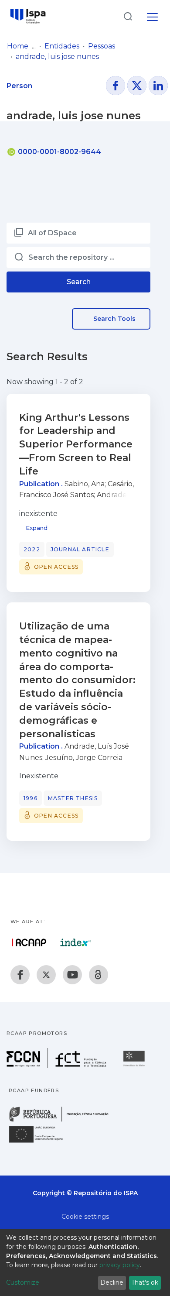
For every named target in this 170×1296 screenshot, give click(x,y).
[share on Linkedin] (158, 85)
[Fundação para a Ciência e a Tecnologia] (58, 1066)
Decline (111, 1282)
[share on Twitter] (136, 85)
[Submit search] (128, 16)
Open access (56, 567)
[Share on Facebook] (115, 85)
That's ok (144, 1282)
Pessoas (101, 46)
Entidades (61, 46)
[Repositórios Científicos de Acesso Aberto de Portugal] (29, 942)
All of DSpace (52, 233)
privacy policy (119, 1265)
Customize (22, 1282)
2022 (32, 549)
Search (79, 282)
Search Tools (114, 319)
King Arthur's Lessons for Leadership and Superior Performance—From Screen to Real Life (76, 444)
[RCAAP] (98, 974)
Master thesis (73, 798)
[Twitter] (46, 974)
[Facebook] (20, 974)
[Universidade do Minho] (135, 1066)
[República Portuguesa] (63, 1121)
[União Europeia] (41, 1142)
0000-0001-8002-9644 (58, 152)
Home (17, 46)
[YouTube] (72, 974)
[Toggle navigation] (152, 15)
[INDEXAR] (75, 942)
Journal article (80, 549)
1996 (30, 798)
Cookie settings (85, 1216)
